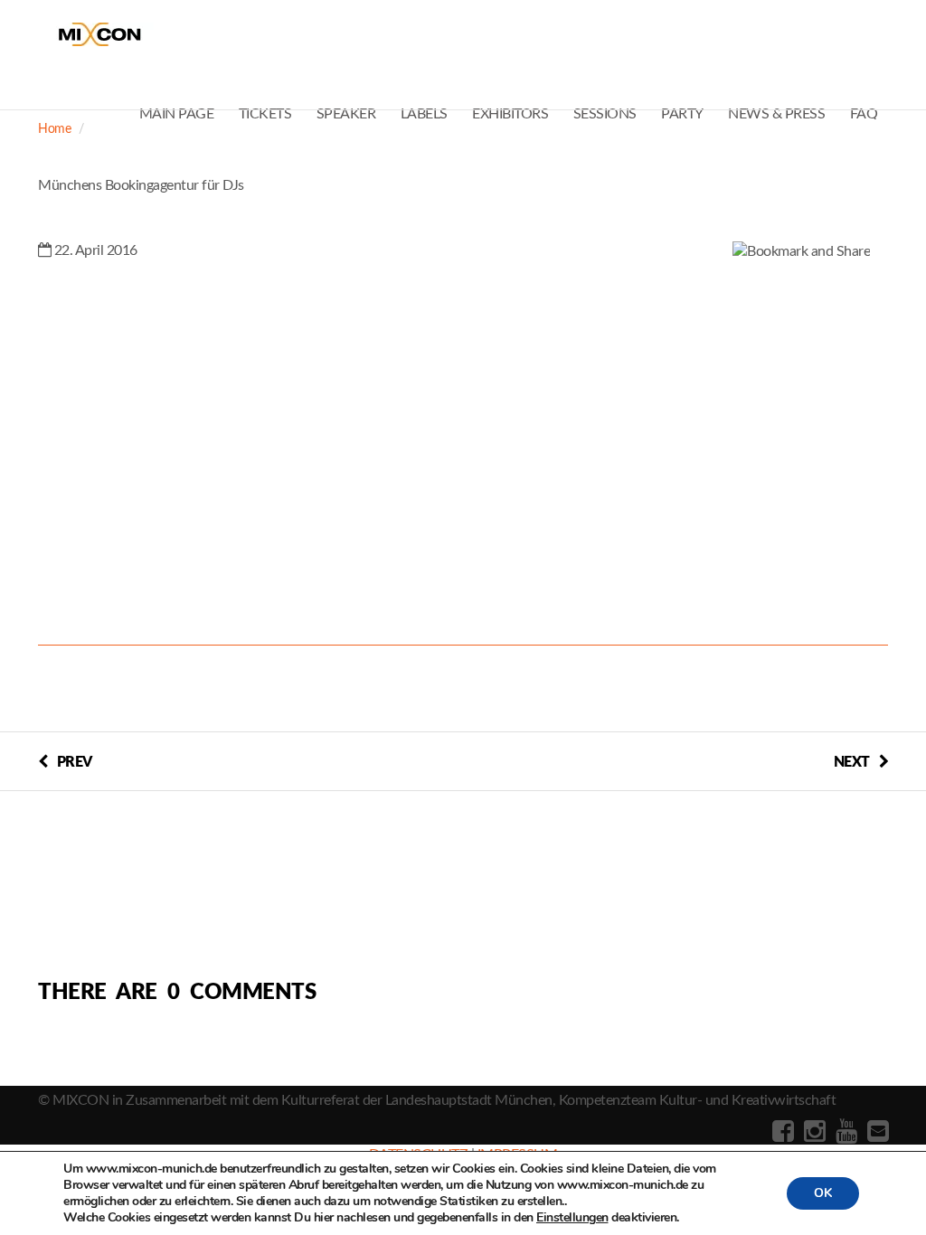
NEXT (852, 762)
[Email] (876, 1132)
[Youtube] (844, 1132)
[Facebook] (781, 1132)
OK (823, 1193)
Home (54, 129)
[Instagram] (812, 1132)
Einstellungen (572, 1218)
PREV (74, 762)
